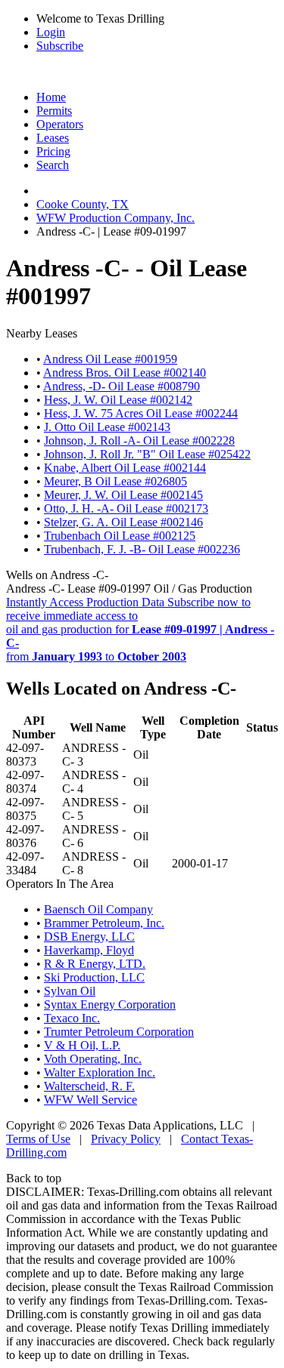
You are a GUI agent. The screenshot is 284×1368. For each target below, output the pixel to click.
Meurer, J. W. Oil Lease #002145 (123, 494)
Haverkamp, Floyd (89, 950)
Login (50, 32)
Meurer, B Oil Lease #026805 (115, 481)
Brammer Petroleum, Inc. (104, 923)
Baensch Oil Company (98, 909)
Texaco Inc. (72, 1018)
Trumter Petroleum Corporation (119, 1031)
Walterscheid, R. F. (89, 1086)
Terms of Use (38, 1138)
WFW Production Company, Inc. (115, 217)
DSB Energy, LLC (89, 936)
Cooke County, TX (82, 204)
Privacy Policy (126, 1138)
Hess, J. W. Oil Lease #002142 (118, 399)
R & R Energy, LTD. (94, 963)
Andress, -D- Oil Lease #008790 (121, 386)
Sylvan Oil (69, 990)
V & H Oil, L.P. (82, 1045)
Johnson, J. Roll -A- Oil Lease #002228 (139, 440)
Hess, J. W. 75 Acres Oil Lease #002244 (141, 413)
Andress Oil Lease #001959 (110, 359)
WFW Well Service (90, 1099)
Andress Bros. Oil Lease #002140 (124, 372)
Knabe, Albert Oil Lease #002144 (125, 467)
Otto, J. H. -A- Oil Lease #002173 (126, 508)
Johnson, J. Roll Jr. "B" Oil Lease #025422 (147, 454)
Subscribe (59, 45)
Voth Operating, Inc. (93, 1058)
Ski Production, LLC (94, 977)
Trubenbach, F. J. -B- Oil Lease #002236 (142, 549)
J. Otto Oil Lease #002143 (107, 427)
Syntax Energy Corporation (110, 1004)
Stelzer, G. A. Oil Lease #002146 (123, 522)
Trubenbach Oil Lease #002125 (119, 535)
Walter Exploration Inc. (99, 1072)
